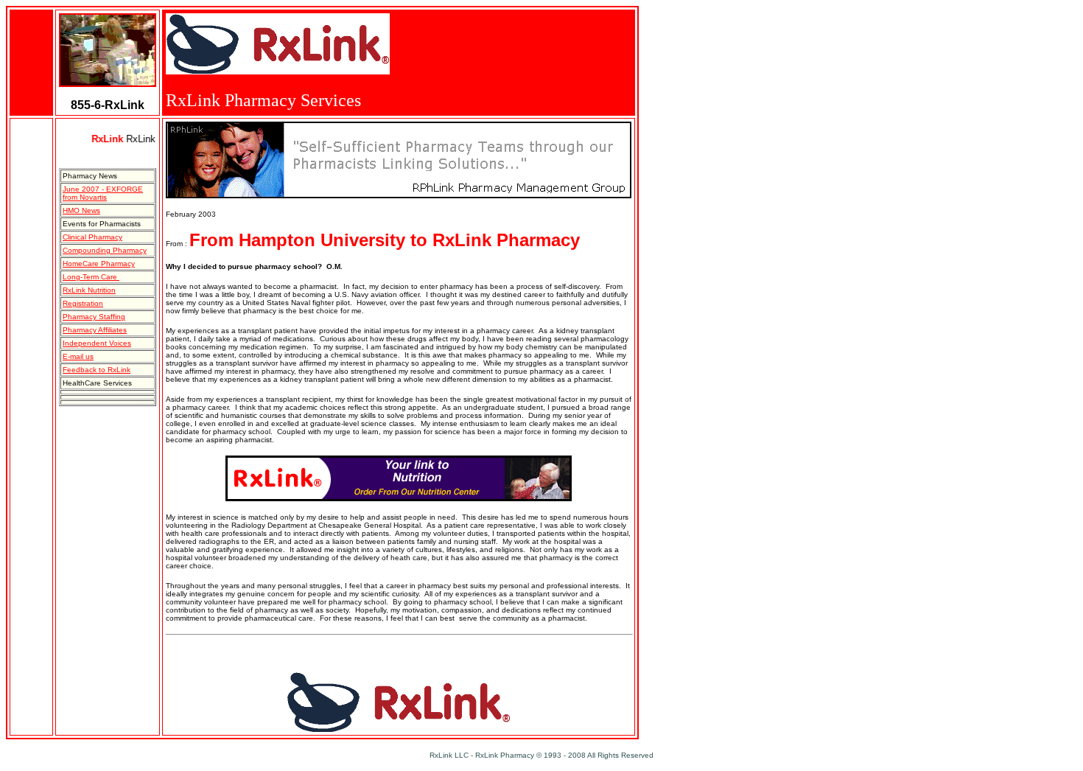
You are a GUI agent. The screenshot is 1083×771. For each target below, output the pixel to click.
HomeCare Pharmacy (99, 263)
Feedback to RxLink (96, 370)
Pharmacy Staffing (94, 317)
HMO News (81, 210)
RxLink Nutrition (89, 290)
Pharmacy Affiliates (95, 330)
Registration (83, 303)
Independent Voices (97, 343)
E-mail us (78, 356)
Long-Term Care (91, 277)
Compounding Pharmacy (105, 250)
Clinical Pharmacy (92, 237)
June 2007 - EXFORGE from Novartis (103, 193)
